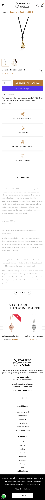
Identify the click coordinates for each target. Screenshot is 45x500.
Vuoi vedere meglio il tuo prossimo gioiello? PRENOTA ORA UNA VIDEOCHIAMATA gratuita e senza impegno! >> (22, 100)
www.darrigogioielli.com (22, 386)
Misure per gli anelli (22, 412)
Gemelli (22, 453)
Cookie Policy (22, 419)
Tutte (22, 467)
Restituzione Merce (22, 427)
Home (4, 12)
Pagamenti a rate (22, 423)
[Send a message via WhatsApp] (3, 496)
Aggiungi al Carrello (28, 83)
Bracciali (22, 445)
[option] (22, 37)
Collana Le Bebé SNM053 (34, 336)
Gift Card (22, 456)
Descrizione (22, 177)
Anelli (22, 442)
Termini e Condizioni (22, 430)
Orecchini (22, 460)
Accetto (23, 496)
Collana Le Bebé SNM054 (11, 336)
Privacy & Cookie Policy (22, 489)
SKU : (4, 94)
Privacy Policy (22, 415)
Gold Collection (22, 471)
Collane (22, 449)
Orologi (22, 464)
